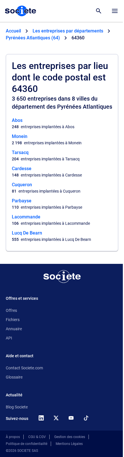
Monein (19, 136)
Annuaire (14, 329)
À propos (13, 437)
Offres (11, 310)
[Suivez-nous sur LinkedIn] (41, 418)
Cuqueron (22, 184)
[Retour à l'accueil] (62, 276)
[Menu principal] (114, 11)
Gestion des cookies (69, 437)
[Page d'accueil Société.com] (20, 11)
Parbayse (21, 200)
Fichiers (13, 319)
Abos (17, 120)
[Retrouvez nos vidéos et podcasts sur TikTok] (86, 418)
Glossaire (14, 377)
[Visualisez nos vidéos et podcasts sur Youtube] (71, 418)
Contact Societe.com (24, 368)
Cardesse (21, 168)
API (9, 338)
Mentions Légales (69, 444)
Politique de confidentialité (26, 444)
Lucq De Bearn (27, 233)
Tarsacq (20, 152)
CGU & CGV (37, 437)
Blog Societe (17, 407)
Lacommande (26, 217)
